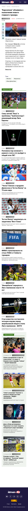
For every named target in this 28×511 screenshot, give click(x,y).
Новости (13, 18)
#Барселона (17, 78)
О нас (8, 504)
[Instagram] (17, 496)
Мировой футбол (6, 18)
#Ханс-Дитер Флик (11, 81)
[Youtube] (6, 496)
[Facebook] (10, 496)
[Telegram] (14, 496)
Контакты (13, 504)
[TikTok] (21, 496)
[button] (3, 24)
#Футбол (8, 78)
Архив (19, 504)
